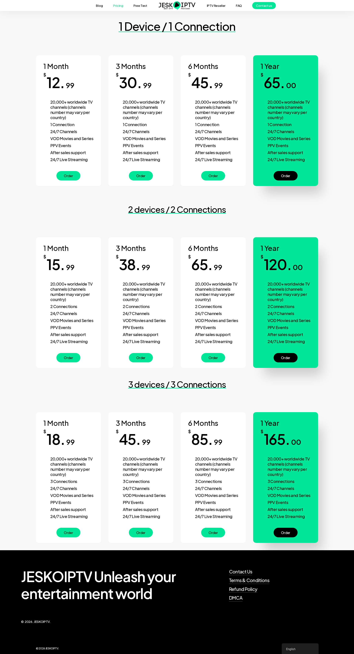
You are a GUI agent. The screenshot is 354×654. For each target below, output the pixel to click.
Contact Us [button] (240, 572)
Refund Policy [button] (243, 589)
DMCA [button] (235, 598)
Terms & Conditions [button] (249, 580)
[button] (68, 176)
